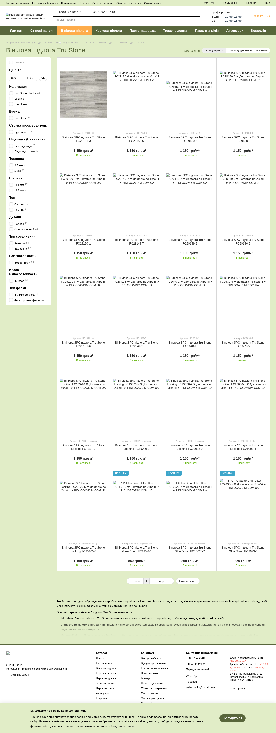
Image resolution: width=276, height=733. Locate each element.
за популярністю (214, 50)
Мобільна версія (19, 674)
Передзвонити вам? (197, 669)
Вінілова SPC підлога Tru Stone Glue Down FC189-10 (136, 549)
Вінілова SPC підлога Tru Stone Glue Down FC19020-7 (189, 549)
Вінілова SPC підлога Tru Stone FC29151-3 (83, 139)
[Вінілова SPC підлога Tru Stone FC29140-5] (243, 197)
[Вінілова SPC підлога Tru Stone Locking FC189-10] (83, 402)
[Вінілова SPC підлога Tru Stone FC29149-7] (136, 197)
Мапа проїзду (237, 688)
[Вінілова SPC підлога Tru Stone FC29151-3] (83, 94)
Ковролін (258, 30)
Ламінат (16, 30)
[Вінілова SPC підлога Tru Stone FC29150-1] (83, 197)
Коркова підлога (109, 30)
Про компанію (69, 3)
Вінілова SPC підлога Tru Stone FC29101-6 (83, 344)
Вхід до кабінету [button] (151, 658)
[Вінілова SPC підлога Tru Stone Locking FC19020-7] (136, 402)
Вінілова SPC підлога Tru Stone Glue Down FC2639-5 (242, 549)
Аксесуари (234, 30)
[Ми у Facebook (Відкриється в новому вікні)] (179, 3)
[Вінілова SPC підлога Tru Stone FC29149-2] (189, 197)
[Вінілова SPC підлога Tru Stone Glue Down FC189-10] (136, 504)
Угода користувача (152, 698)
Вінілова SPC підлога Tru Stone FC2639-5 (242, 344)
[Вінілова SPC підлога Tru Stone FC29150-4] (189, 94)
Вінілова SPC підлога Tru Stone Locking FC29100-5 (83, 549)
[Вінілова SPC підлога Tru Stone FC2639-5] (243, 299)
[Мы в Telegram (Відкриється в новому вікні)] (184, 3)
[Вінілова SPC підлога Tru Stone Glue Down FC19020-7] (189, 504)
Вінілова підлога (74, 30)
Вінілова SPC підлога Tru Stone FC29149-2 (189, 241)
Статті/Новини (152, 3)
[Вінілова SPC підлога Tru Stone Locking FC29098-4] (243, 402)
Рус (212, 3)
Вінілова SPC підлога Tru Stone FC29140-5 (242, 241)
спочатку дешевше (240, 50)
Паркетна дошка (143, 30)
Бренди (84, 3)
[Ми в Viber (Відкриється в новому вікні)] (189, 3)
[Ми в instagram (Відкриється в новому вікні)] (198, 3)
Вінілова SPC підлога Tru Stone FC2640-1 (189, 344)
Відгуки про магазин (17, 3)
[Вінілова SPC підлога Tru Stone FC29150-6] (136, 94)
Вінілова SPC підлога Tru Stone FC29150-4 (189, 139)
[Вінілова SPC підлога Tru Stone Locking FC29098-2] (189, 402)
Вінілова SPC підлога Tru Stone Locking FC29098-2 (189, 446)
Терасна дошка (175, 30)
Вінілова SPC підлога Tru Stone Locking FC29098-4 (242, 446)
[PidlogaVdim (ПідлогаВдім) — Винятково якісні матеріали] (26, 654)
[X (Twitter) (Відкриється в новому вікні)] (193, 3)
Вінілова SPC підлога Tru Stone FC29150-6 (136, 139)
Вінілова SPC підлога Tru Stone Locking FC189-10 (83, 446)
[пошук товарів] (197, 19)
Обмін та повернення (128, 3)
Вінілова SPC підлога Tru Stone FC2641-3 (136, 344)
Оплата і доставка (102, 3)
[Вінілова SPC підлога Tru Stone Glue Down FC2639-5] (243, 504)
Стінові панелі (41, 30)
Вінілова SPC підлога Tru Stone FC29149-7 (136, 241)
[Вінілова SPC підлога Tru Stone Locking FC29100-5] (83, 504)
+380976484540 (70, 12)
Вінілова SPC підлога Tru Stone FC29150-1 (83, 241)
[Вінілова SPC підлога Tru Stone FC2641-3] (136, 299)
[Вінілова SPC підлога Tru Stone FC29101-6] (83, 299)
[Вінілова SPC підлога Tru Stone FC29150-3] (243, 94)
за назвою (262, 50)
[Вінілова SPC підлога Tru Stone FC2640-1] (189, 299)
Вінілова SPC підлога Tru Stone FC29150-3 (242, 139)
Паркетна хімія (207, 30)
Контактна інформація (45, 3)
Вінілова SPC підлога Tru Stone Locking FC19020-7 (136, 446)
